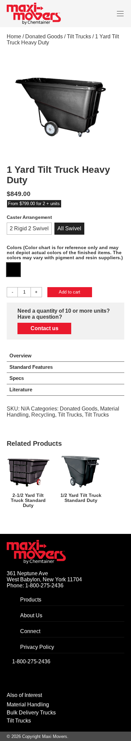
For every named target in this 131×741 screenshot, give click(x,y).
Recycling (43, 415)
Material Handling (28, 704)
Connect (30, 631)
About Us (31, 615)
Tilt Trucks (79, 36)
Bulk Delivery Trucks (31, 712)
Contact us (44, 328)
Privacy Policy (37, 647)
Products (30, 599)
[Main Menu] (120, 13)
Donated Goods (44, 36)
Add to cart (69, 292)
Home (14, 36)
